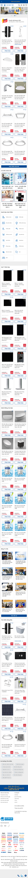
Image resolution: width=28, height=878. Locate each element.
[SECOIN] (21, 848)
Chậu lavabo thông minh (18, 769)
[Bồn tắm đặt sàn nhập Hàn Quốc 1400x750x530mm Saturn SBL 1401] (7, 416)
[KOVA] (3, 850)
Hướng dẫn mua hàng (4, 798)
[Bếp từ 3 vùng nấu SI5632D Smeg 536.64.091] (7, 303)
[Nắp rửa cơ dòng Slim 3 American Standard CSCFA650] (7, 60)
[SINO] (9, 844)
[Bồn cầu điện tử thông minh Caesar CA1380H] (20, 628)
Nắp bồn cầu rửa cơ (6, 769)
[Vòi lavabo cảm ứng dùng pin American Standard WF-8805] (7, 87)
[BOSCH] (15, 850)
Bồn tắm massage (20, 764)
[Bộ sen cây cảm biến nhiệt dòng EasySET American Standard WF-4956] (20, 32)
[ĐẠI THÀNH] (9, 840)
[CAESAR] (15, 833)
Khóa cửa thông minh (19, 772)
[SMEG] (15, 837)
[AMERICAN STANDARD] (15, 835)
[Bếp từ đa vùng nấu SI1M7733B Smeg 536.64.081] (20, 303)
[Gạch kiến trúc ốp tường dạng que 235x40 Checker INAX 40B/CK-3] (7, 710)
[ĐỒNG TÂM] (21, 840)
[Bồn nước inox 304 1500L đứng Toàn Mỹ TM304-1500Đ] (20, 525)
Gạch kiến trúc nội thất (7, 772)
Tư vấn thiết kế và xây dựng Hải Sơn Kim (21, 812)
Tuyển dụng (17, 798)
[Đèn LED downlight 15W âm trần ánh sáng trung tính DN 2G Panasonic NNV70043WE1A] (20, 143)
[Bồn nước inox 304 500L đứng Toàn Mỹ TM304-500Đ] (20, 471)
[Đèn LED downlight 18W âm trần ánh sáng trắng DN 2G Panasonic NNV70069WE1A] (7, 737)
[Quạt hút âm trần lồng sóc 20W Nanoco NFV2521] (20, 737)
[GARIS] (21, 837)
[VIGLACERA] (21, 833)
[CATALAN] (21, 846)
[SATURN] (15, 842)
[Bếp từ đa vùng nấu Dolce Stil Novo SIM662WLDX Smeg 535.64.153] (7, 357)
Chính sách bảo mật (4, 802)
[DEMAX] (15, 852)
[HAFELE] (9, 837)
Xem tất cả (14, 615)
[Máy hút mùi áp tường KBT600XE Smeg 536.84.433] (7, 384)
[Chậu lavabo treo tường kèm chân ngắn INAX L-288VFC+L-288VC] (7, 655)
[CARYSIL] (3, 848)
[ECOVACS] (21, 844)
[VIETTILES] (9, 848)
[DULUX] (9, 852)
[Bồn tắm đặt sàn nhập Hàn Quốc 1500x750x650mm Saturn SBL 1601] (20, 416)
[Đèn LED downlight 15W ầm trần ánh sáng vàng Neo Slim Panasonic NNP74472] (20, 87)
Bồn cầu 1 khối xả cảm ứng (8, 764)
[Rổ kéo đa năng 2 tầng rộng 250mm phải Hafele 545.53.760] (20, 682)
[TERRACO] (3, 852)
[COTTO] (3, 835)
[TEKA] (3, 837)
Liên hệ (16, 802)
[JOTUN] (21, 850)
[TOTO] (9, 833)
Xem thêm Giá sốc (14, 166)
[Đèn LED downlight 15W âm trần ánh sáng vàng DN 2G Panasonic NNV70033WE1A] (7, 143)
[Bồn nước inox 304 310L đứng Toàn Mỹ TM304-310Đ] (7, 471)
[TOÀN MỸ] (15, 840)
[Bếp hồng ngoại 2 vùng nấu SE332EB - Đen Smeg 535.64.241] (20, 330)
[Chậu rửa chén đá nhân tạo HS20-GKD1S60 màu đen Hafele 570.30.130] (20, 655)
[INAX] (3, 833)
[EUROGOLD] (3, 839)
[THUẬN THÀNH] (15, 844)
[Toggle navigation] (2, 5)
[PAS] (15, 846)
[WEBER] (3, 846)
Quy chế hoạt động (18, 796)
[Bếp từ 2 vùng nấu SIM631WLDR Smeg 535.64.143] (7, 275)
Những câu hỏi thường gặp (5, 796)
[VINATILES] (9, 850)
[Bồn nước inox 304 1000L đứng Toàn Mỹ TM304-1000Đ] (7, 525)
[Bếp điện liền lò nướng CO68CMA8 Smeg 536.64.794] (20, 357)
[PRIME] (3, 844)
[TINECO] (9, 846)
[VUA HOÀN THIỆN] (21, 842)
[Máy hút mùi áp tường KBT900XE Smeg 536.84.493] (20, 384)
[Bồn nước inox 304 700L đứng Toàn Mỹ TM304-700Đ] (20, 498)
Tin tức (16, 800)
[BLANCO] (9, 839)
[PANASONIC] (15, 839)
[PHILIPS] (21, 839)
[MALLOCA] (21, 835)
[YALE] (9, 842)
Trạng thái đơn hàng (4, 794)
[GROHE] (9, 835)
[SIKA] (15, 848)
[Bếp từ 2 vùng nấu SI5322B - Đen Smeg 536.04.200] (20, 275)
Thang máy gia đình (19, 808)
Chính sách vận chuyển (5, 800)
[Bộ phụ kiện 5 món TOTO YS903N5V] (7, 682)
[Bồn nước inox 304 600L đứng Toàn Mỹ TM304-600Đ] (7, 498)
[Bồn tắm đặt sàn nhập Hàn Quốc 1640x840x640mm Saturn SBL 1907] (7, 443)
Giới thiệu (16, 794)
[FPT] (3, 842)
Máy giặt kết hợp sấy (7, 777)
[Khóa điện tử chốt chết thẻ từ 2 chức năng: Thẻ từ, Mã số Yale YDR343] (20, 60)
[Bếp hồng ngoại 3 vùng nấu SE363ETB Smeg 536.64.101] (7, 330)
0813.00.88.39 (14, 790)
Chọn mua (7, 50)
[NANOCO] (3, 840)
